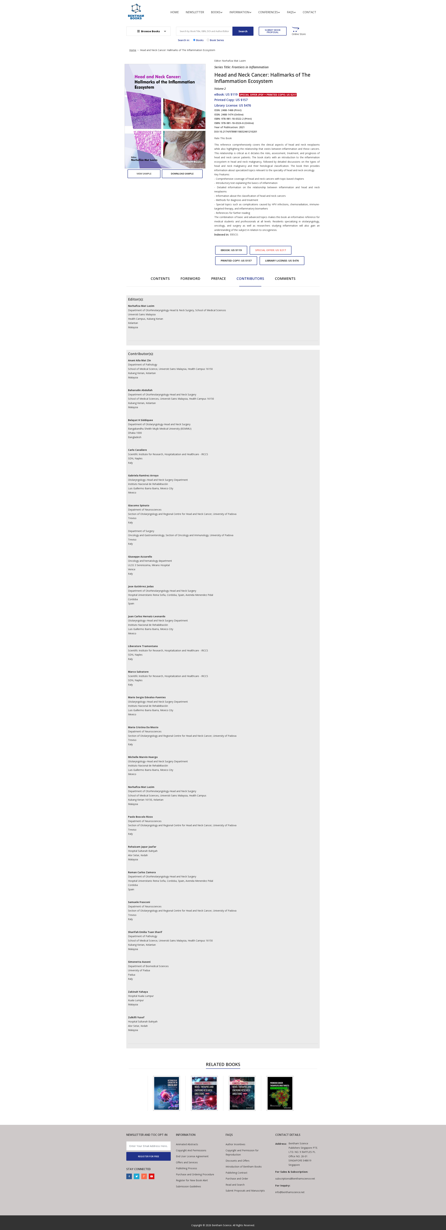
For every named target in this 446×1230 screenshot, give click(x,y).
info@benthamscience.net (290, 1192)
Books (215, 12)
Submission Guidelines (188, 1186)
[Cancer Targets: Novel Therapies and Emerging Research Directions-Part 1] (242, 1093)
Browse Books (150, 31)
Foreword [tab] (190, 278)
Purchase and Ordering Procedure (195, 1174)
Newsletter (195, 12)
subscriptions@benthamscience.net (295, 1178)
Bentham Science (222, 1225)
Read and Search (235, 1184)
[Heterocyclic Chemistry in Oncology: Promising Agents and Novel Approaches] (166, 1093)
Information (239, 12)
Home (174, 12)
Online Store (299, 34)
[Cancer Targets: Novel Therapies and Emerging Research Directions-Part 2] (204, 1093)
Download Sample (182, 173)
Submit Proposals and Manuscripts (245, 1190)
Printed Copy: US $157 (236, 260)
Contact (309, 12)
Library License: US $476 (282, 260)
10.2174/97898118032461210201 (238, 131)
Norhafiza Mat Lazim (234, 60)
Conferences (268, 12)
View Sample (144, 173)
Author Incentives (235, 1144)
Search (243, 31)
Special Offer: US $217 (270, 250)
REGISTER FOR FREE (148, 1156)
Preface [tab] (218, 278)
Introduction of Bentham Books (244, 1166)
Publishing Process (186, 1168)
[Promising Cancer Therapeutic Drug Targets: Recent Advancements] (280, 1093)
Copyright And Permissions (191, 1150)
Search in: (184, 40)
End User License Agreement (192, 1156)
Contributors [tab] (250, 278)
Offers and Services (187, 1162)
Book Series (217, 40)
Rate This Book (223, 138)
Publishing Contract (236, 1172)
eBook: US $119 (231, 250)
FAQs (290, 12)
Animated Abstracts (187, 1144)
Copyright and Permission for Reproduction (242, 1152)
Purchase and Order (237, 1178)
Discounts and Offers (237, 1160)
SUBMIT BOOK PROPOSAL (272, 31)
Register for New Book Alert (192, 1180)
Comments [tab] (285, 278)
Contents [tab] (160, 278)
